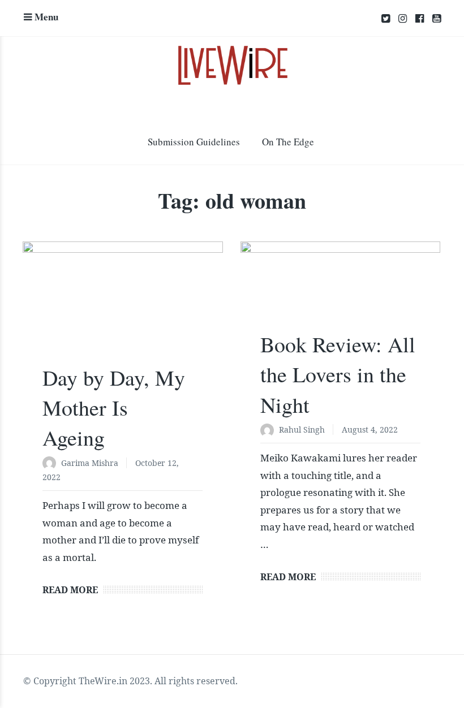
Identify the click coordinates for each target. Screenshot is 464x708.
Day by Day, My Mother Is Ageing (113, 407)
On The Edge (288, 141)
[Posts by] (51, 463)
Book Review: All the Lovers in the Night (337, 374)
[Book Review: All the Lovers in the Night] (340, 291)
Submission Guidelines (194, 141)
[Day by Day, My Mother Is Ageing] (123, 308)
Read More (70, 590)
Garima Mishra (89, 462)
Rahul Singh (302, 429)
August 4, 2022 (370, 429)
